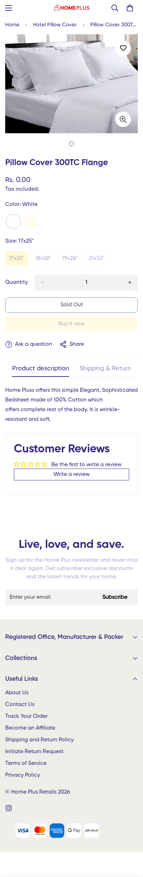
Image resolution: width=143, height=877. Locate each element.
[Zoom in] (123, 119)
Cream (30, 221)
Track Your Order (26, 716)
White (13, 221)
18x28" (45, 261)
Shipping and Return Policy (39, 740)
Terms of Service (26, 763)
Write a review (71, 474)
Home (12, 24)
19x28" (72, 261)
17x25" (18, 261)
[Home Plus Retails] (71, 8)
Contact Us (19, 704)
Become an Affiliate (30, 728)
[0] (130, 8)
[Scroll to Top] (130, 840)
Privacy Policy (22, 775)
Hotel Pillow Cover (55, 24)
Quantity (16, 282)
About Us (16, 693)
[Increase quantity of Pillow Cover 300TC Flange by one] (129, 282)
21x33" (98, 261)
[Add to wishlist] (123, 48)
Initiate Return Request (34, 751)
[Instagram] (8, 808)
